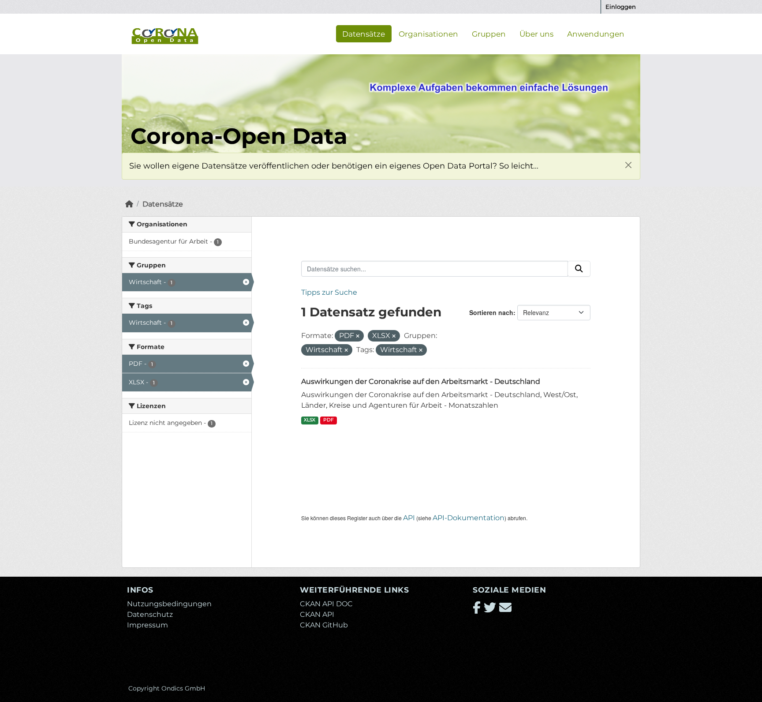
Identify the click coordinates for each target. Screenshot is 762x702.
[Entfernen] (357, 336)
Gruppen (489, 33)
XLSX (309, 420)
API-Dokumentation (468, 518)
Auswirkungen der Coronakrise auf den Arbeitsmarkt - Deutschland (420, 381)
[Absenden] (579, 269)
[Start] (129, 204)
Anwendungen (595, 33)
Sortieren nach (491, 312)
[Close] (628, 164)
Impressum (147, 625)
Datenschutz (150, 614)
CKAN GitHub (324, 625)
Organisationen (428, 33)
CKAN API (317, 614)
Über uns (536, 33)
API (409, 518)
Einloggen (620, 6)
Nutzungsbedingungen (169, 604)
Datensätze (363, 33)
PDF (328, 420)
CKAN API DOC (326, 604)
